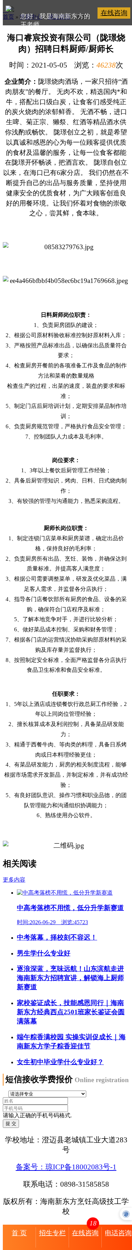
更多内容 (14, 880)
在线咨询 (114, 13)
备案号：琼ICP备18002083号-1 (66, 1167)
